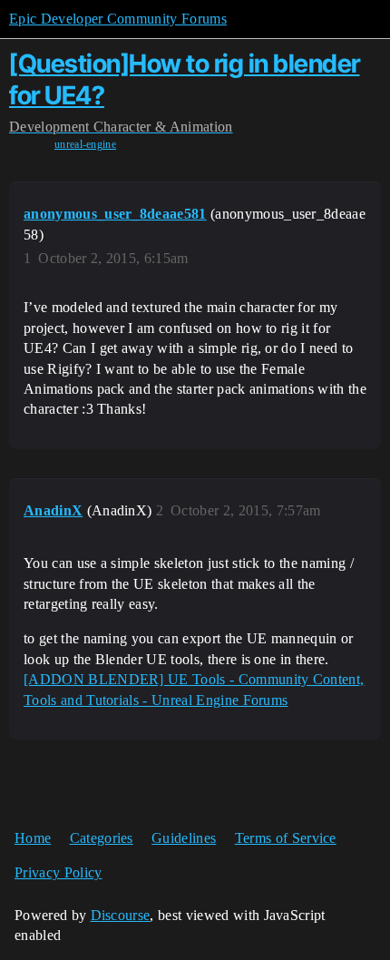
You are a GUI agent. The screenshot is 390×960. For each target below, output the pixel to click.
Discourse (121, 915)
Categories (101, 838)
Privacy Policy (58, 872)
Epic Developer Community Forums (118, 18)
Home (33, 838)
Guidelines (183, 838)
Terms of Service (285, 838)
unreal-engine (85, 144)
